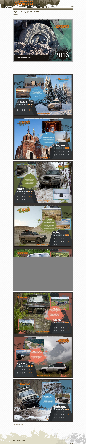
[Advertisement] (43, 436)
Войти (71, 443)
